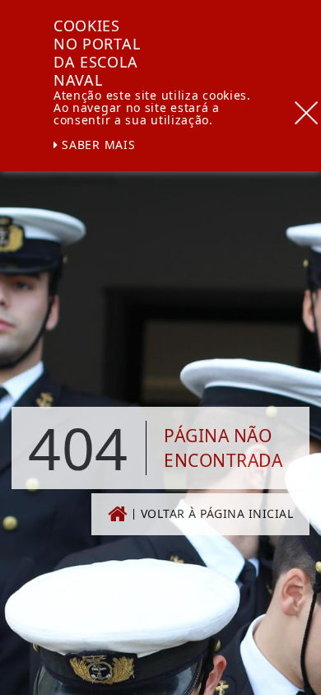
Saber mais (97, 144)
